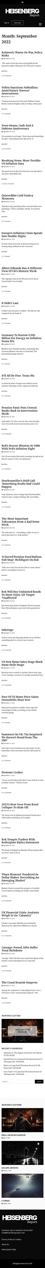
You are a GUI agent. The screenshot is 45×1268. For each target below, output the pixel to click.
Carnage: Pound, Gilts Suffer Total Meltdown (20, 949)
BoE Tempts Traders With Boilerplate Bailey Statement (20, 841)
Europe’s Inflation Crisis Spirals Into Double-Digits (22, 234)
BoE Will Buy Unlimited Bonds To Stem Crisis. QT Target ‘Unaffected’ (21, 594)
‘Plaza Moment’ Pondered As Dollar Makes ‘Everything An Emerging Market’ (20, 877)
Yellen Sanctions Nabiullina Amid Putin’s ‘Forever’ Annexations (20, 90)
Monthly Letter (11, 1016)
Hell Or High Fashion (22, 1031)
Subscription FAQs (9, 1250)
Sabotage (7, 629)
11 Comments (7, 685)
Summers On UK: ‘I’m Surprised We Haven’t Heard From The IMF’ (22, 737)
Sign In (6, 23)
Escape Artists (10, 1168)
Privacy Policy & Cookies (11, 1239)
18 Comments (7, 900)
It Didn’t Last (10, 303)
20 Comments (7, 971)
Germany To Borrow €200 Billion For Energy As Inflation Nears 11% (21, 338)
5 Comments (7, 221)
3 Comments (7, 323)
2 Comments (7, 760)
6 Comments (7, 618)
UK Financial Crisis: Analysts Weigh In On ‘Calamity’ (20, 914)
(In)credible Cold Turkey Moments (17, 197)
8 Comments (7, 149)
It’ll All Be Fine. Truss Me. (18, 375)
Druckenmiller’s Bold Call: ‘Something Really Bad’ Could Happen (21, 483)
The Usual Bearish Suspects (19, 982)
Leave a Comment (8, 184)
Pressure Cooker (12, 772)
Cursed (6, 1201)
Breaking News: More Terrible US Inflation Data (21, 162)
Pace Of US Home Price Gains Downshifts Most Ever (20, 698)
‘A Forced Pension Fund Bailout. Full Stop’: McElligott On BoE (22, 558)
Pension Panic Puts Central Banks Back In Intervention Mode (19, 410)
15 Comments (7, 650)
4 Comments (7, 113)
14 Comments (7, 76)
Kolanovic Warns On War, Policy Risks (22, 54)
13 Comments (7, 935)
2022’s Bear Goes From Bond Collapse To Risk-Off (20, 806)
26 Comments (7, 434)
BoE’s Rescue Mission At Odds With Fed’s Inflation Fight (21, 447)
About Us (5, 1244)
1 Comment (6, 256)
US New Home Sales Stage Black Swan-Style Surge (22, 663)
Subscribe (17, 23)
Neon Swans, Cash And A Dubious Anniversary (17, 127)
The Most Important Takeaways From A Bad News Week (20, 521)
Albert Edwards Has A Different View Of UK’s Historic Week (22, 270)
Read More (4, 71)
